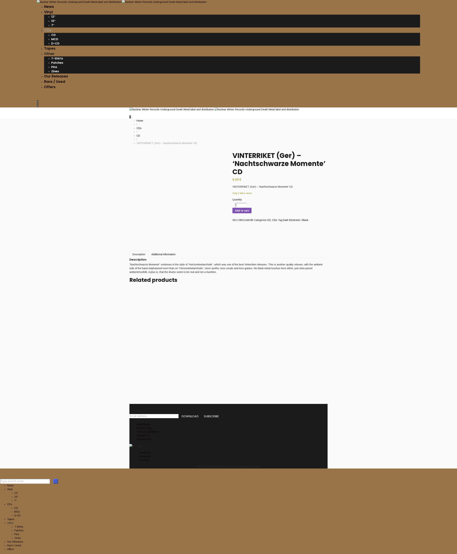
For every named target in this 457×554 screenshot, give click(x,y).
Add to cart (242, 210)
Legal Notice (143, 424)
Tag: (280, 220)
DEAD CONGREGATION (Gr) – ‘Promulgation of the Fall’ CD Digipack (221, 360)
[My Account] (38, 98)
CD (269, 220)
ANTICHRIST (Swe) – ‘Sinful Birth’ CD (178, 291)
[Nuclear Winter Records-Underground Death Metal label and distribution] (122, 1)
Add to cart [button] (135, 286)
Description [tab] (138, 254)
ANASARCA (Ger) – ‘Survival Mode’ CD (181, 377)
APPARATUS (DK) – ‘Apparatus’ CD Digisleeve (191, 311)
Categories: (260, 220)
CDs (274, 220)
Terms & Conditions (148, 431)
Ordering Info (144, 439)
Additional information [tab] (163, 254)
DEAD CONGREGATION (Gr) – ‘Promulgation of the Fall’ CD (208, 328)
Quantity (237, 199)
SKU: (235, 220)
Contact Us (143, 435)
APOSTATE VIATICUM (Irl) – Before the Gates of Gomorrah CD (212, 344)
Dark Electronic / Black (295, 220)
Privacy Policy (144, 428)
